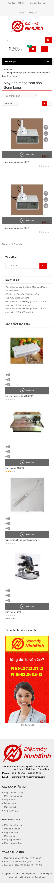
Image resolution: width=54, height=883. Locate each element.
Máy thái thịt (10, 807)
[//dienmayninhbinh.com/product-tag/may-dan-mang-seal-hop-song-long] (44, 103)
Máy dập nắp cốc (12, 839)
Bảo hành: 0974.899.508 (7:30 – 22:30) (23, 865)
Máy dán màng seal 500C (17, 228)
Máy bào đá (9, 836)
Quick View (46, 139)
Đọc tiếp (30, 154)
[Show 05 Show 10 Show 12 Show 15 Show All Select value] (10, 103)
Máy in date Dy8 (13, 612)
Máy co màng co (12, 828)
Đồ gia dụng (10, 803)
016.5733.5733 (18, 3)
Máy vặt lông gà (11, 810)
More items (10, 618)
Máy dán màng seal (13, 825)
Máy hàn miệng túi (13, 796)
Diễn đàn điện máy (38, 3)
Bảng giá (33, 12)
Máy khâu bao (11, 832)
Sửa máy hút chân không (17, 298)
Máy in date (9, 799)
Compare (46, 133)
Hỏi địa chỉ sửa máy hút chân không (22, 294)
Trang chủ (7, 69)
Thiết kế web (24, 877)
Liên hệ (21, 12)
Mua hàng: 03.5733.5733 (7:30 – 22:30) (23, 858)
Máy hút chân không (14, 792)
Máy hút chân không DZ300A (19, 396)
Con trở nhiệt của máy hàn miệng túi (22, 540)
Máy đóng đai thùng (13, 843)
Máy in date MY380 (14, 468)
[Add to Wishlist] (46, 127)
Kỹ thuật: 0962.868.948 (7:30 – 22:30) (22, 861)
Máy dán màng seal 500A (17, 162)
